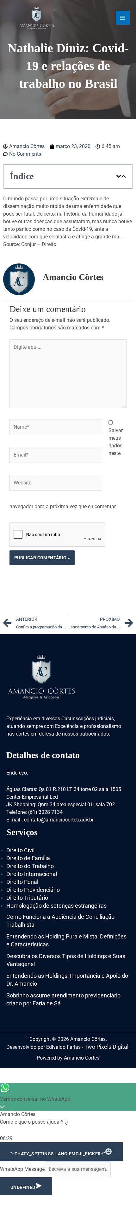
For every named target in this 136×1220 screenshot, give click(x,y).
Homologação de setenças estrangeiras (56, 905)
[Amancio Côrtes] (36, 17)
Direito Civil (20, 850)
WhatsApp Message (22, 1169)
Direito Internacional (31, 874)
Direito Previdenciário (33, 889)
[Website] (55, 484)
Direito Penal (22, 882)
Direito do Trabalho (30, 866)
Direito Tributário (27, 897)
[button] (118, 176)
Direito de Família (28, 858)
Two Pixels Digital (106, 1046)
